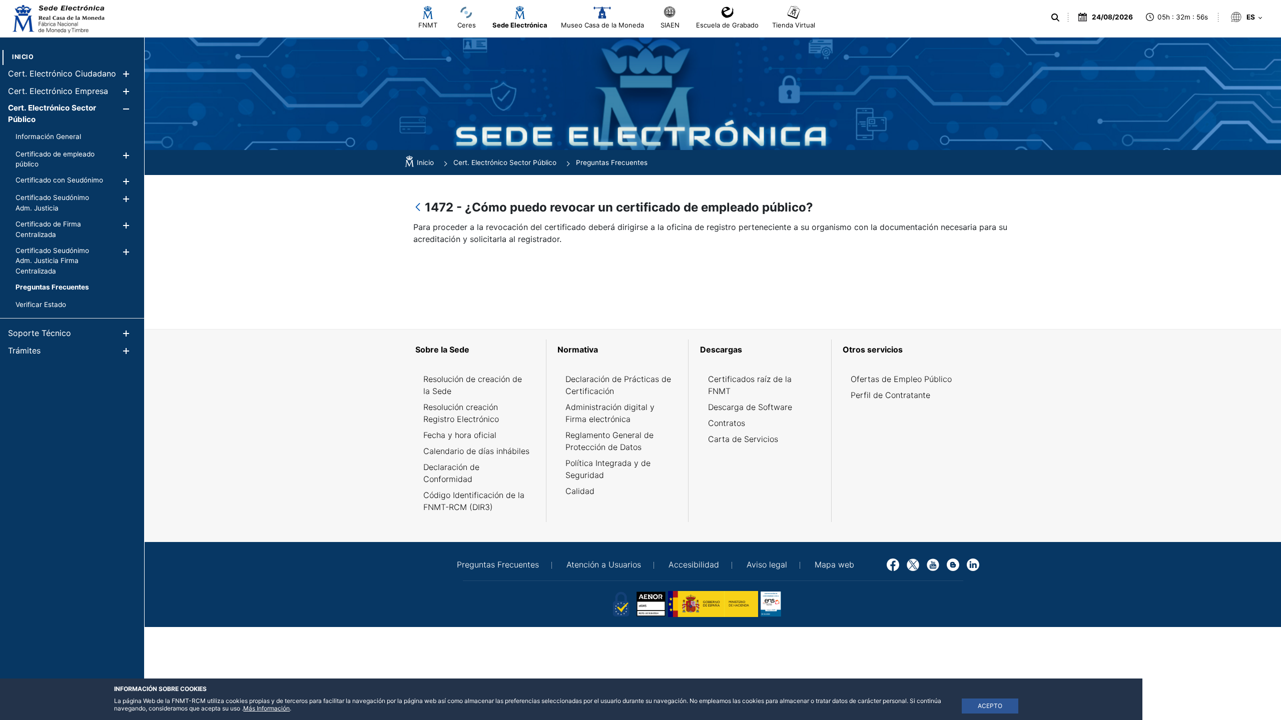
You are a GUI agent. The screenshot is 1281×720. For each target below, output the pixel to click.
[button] (126, 73)
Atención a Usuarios (603, 565)
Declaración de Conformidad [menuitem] (451, 473)
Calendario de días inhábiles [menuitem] (476, 451)
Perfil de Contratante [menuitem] (890, 395)
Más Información (266, 708)
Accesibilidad (694, 565)
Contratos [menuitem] (726, 423)
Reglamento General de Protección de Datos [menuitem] (609, 441)
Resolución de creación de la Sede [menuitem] (472, 385)
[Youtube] (933, 564)
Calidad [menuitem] (579, 491)
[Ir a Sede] (57, 19)
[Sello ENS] (806, 603)
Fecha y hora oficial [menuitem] (459, 435)
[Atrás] (417, 208)
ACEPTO (990, 706)
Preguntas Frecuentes (498, 565)
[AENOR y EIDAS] (620, 603)
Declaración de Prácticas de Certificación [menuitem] (618, 385)
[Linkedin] (973, 564)
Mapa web (834, 565)
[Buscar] (1055, 17)
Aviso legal (767, 565)
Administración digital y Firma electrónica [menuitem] (610, 413)
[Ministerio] (713, 603)
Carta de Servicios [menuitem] (743, 439)
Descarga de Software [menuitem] (750, 407)
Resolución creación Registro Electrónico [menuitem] (461, 413)
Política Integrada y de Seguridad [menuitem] (608, 469)
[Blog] (953, 564)
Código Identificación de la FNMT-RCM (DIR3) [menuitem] (473, 501)
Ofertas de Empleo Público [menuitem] (901, 379)
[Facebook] (893, 564)
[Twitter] (913, 564)
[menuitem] (23, 56)
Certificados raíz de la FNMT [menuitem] (750, 385)
